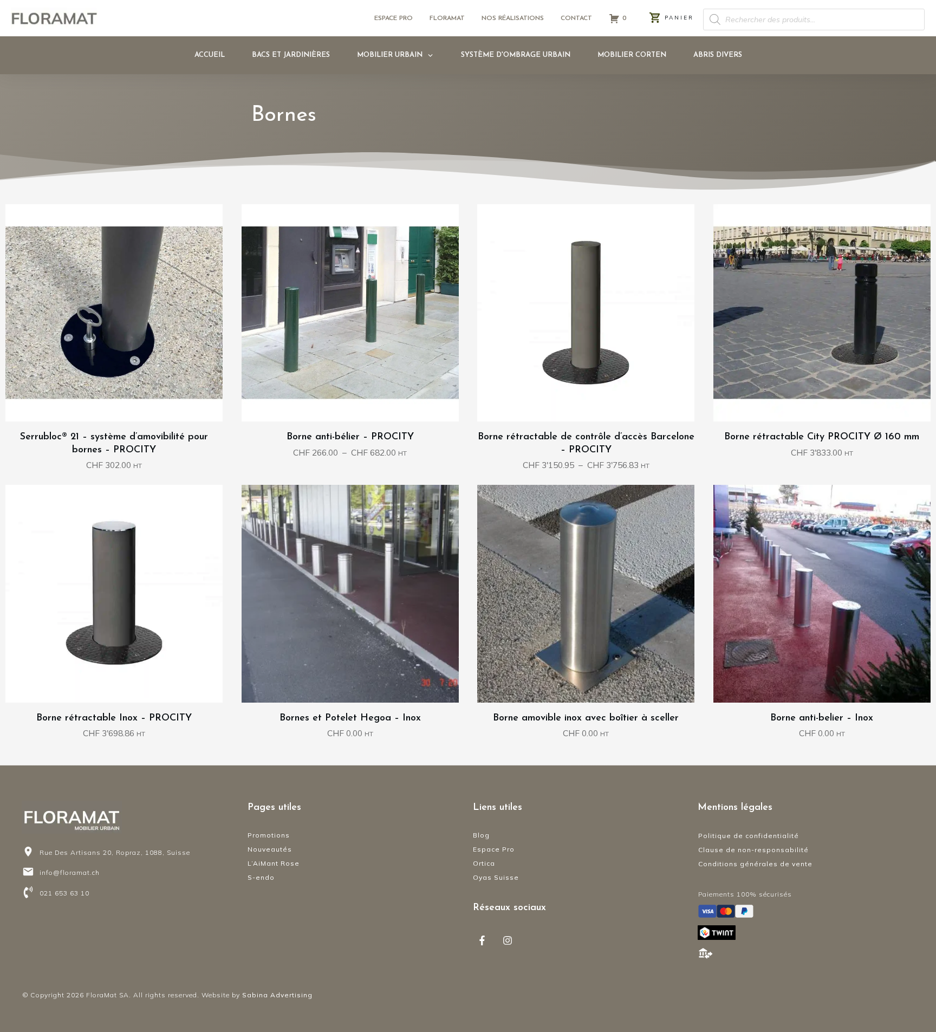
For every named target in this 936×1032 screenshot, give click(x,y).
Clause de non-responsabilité (753, 850)
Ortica (484, 863)
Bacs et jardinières (291, 55)
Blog (481, 835)
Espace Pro (494, 849)
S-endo (261, 877)
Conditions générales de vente (755, 864)
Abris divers (717, 55)
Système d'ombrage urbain (515, 55)
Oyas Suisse (496, 877)
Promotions (269, 835)
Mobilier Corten (631, 55)
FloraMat (447, 18)
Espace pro (393, 18)
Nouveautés (270, 849)
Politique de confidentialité (748, 836)
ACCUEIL (209, 55)
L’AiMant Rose (274, 863)
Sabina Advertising (277, 995)
